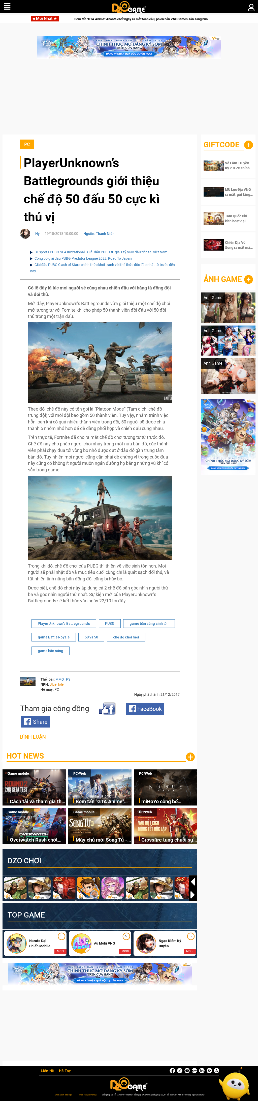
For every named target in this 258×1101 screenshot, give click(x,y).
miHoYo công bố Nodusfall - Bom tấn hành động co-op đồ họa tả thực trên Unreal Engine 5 (168, 801)
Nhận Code (238, 165)
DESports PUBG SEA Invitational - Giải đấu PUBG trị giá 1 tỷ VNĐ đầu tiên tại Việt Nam (101, 252)
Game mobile (18, 773)
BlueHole (56, 684)
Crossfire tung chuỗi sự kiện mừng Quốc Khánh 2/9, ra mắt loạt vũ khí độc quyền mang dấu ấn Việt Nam (168, 840)
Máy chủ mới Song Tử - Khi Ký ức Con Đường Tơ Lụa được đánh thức (103, 840)
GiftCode (221, 144)
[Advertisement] (129, 99)
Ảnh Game (223, 279)
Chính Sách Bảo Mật (63, 1095)
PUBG (109, 624)
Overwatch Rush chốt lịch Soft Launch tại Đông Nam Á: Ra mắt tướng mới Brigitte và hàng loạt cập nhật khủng (34, 840)
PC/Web (79, 773)
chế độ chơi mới (126, 637)
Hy (37, 234)
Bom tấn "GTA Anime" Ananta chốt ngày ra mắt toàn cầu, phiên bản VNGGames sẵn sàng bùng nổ (83, 19)
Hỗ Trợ (65, 1071)
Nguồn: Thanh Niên (98, 234)
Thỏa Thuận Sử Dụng (87, 1095)
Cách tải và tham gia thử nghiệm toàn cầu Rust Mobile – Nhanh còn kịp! (37, 801)
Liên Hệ (47, 1071)
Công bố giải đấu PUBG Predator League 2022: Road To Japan (83, 258)
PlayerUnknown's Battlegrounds (64, 624)
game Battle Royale (54, 637)
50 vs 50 (91, 637)
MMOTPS (62, 679)
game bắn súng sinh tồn (149, 624)
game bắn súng (50, 651)
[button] (193, 895)
